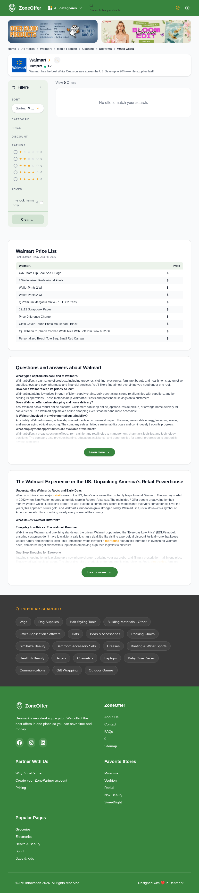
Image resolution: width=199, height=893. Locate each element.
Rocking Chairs (143, 634)
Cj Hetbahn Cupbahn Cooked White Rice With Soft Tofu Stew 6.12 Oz (64, 331)
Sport (20, 851)
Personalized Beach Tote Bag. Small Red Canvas (51, 338)
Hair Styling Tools (83, 622)
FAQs (108, 731)
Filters (23, 87)
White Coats (125, 49)
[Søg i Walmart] (57, 60)
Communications (32, 670)
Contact (110, 724)
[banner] (53, 31)
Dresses (113, 646)
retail (56, 495)
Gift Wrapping (67, 670)
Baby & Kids (25, 858)
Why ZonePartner (29, 773)
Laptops (110, 658)
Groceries (23, 829)
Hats (75, 634)
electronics (158, 561)
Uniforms (105, 49)
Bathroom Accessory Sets (76, 646)
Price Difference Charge (35, 316)
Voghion (110, 780)
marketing (112, 541)
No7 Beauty (113, 795)
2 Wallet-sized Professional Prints (41, 280)
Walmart (46, 49)
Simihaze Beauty (32, 646)
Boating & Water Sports (148, 646)
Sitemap (110, 746)
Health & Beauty (32, 658)
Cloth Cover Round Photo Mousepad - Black (48, 324)
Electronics (24, 837)
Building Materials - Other (127, 622)
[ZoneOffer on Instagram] (31, 742)
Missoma (111, 773)
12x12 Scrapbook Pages (35, 309)
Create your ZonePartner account (41, 780)
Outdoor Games (101, 670)
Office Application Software (40, 634)
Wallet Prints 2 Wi (30, 287)
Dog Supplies (48, 622)
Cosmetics (85, 658)
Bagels (61, 658)
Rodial (109, 788)
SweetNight (113, 802)
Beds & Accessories (105, 634)
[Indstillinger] (187, 8)
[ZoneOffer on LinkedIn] (43, 742)
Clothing (88, 49)
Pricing (21, 788)
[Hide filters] (40, 87)
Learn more (97, 452)
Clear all (27, 219)
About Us (111, 717)
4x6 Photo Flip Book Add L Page (40, 273)
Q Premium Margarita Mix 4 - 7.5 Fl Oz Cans (48, 302)
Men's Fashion (67, 49)
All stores (28, 49)
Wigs (23, 622)
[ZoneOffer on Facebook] (20, 742)
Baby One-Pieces (141, 658)
